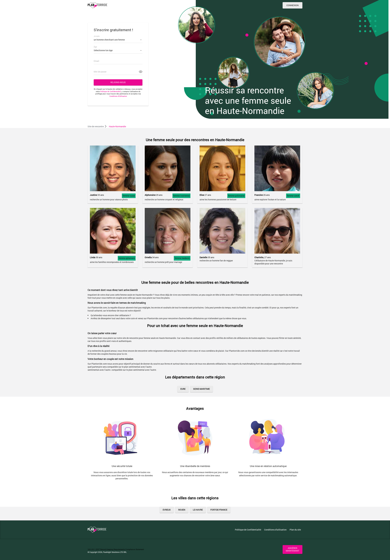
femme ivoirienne (181, 195)
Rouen (181, 509)
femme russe (129, 195)
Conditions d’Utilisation (118, 96)
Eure (183, 388)
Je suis (96, 36)
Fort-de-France (218, 509)
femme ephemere (127, 258)
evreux (167, 509)
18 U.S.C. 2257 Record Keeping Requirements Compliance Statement (116, 549)
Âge (95, 47)
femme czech (293, 195)
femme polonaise (236, 195)
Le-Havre (198, 509)
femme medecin (182, 258)
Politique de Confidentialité (110, 91)
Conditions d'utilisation (275, 529)
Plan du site (295, 529)
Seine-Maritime (201, 388)
